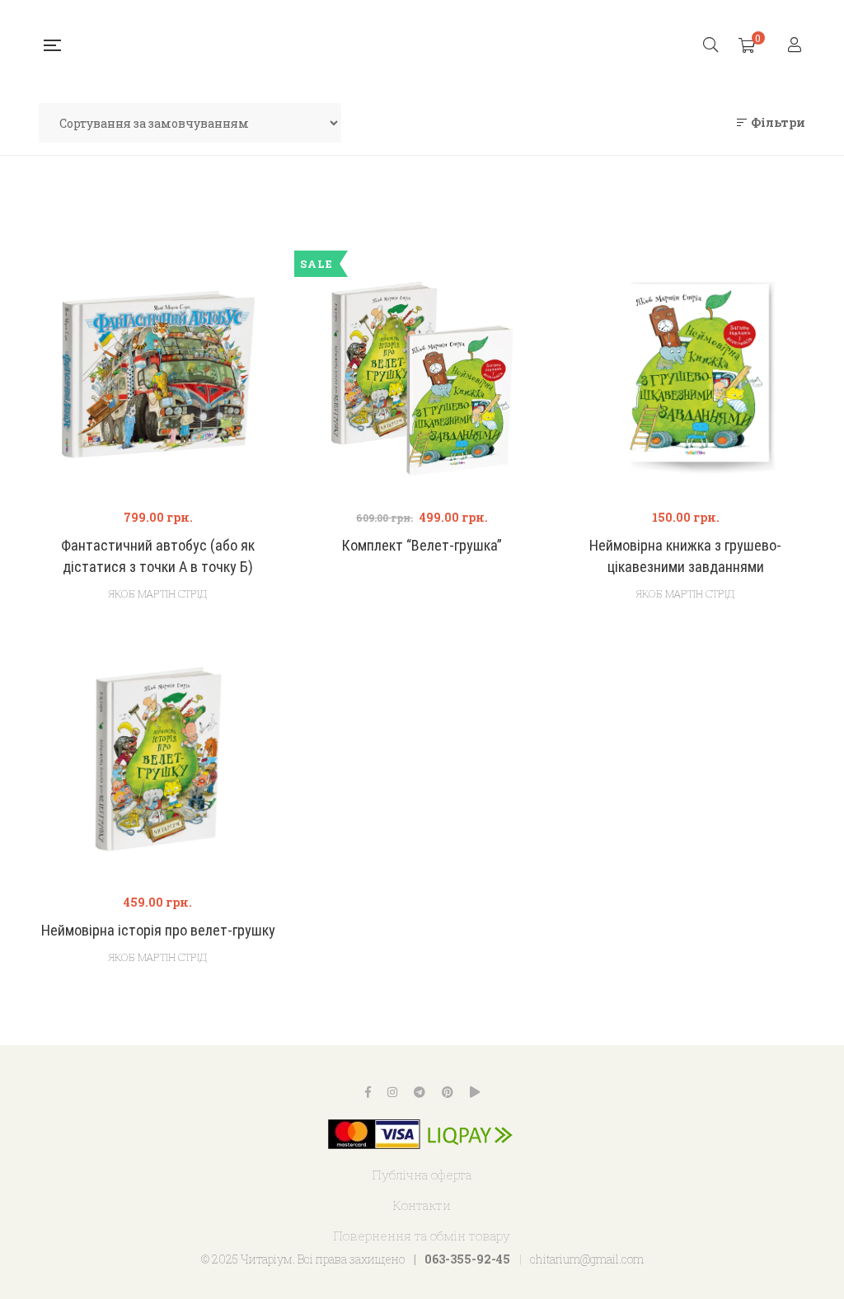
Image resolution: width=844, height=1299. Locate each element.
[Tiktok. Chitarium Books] (475, 1092)
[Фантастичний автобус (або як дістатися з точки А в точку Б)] (158, 374)
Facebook (368, 1092)
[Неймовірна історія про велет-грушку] (158, 759)
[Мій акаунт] (796, 46)
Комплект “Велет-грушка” (422, 545)
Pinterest (447, 1092)
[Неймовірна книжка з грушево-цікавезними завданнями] (685, 374)
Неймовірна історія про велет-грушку (158, 930)
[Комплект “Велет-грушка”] (422, 374)
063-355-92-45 (467, 1259)
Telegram (419, 1092)
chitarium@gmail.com (587, 1259)
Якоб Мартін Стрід (158, 593)
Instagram (392, 1092)
